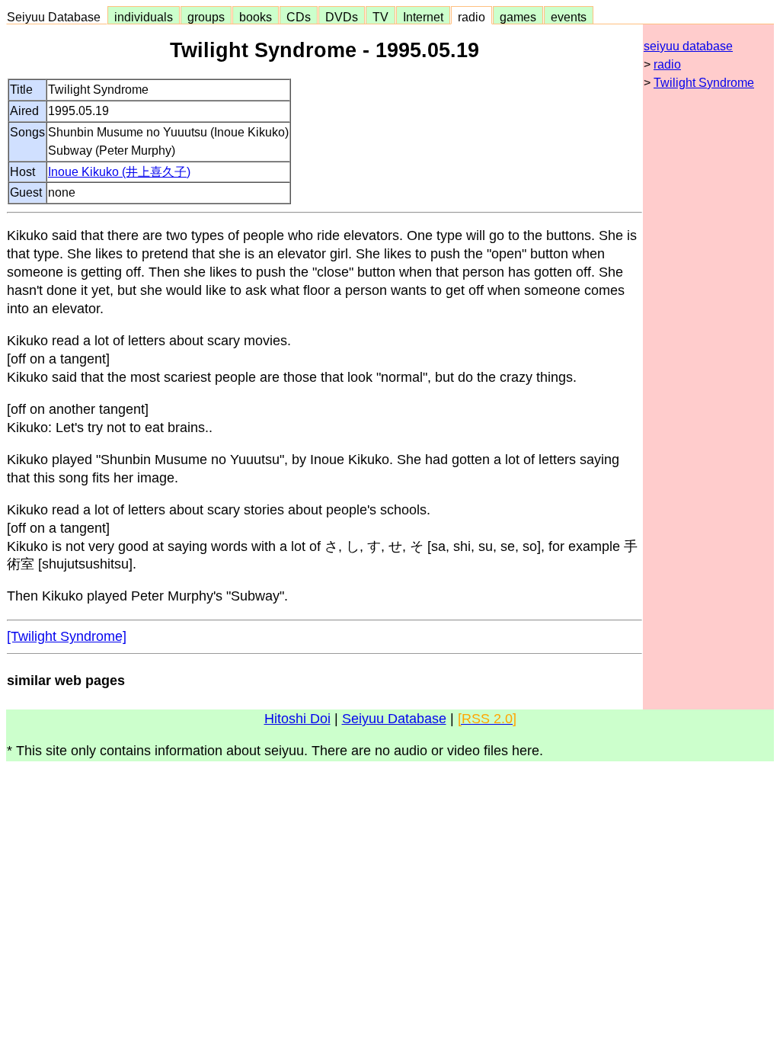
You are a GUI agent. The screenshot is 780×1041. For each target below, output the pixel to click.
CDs (298, 17)
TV (380, 17)
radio (471, 17)
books (255, 17)
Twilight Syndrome (704, 82)
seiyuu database (688, 46)
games (518, 17)
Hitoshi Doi (297, 718)
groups (206, 17)
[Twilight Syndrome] (66, 636)
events (569, 17)
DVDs (341, 17)
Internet (423, 17)
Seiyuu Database (57, 17)
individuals (143, 17)
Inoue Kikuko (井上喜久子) (119, 171)
